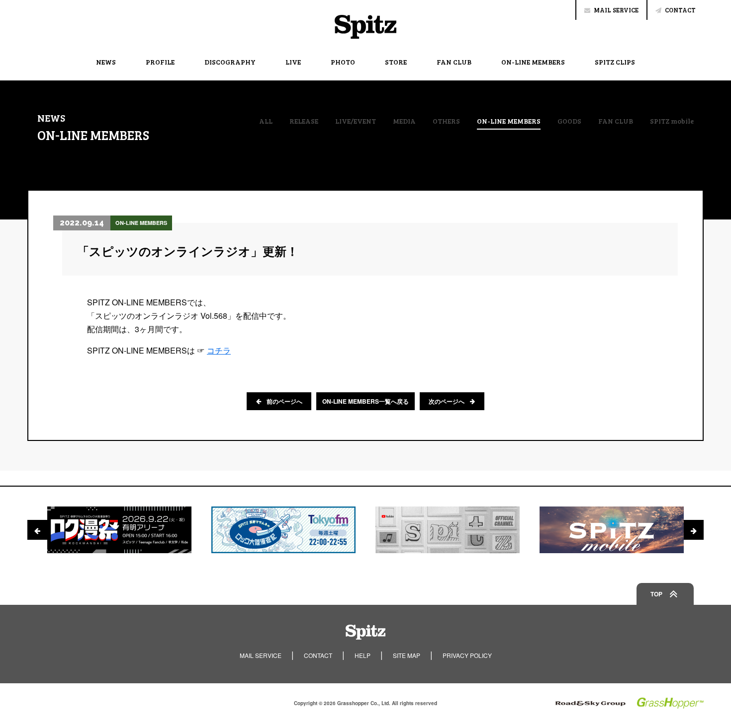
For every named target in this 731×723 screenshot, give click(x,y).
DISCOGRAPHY (230, 62)
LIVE (293, 62)
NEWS (106, 62)
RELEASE (303, 121)
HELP (362, 655)
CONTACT (680, 9)
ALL (266, 121)
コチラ (219, 350)
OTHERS (446, 121)
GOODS (569, 121)
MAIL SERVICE (616, 9)
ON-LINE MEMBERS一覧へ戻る (365, 401)
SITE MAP (406, 655)
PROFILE (160, 62)
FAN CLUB (454, 62)
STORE (396, 62)
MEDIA (404, 121)
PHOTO (343, 62)
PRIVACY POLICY (467, 655)
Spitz (365, 27)
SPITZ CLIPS (615, 62)
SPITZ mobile (672, 121)
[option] (119, 529)
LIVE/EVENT (355, 121)
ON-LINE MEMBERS (533, 62)
